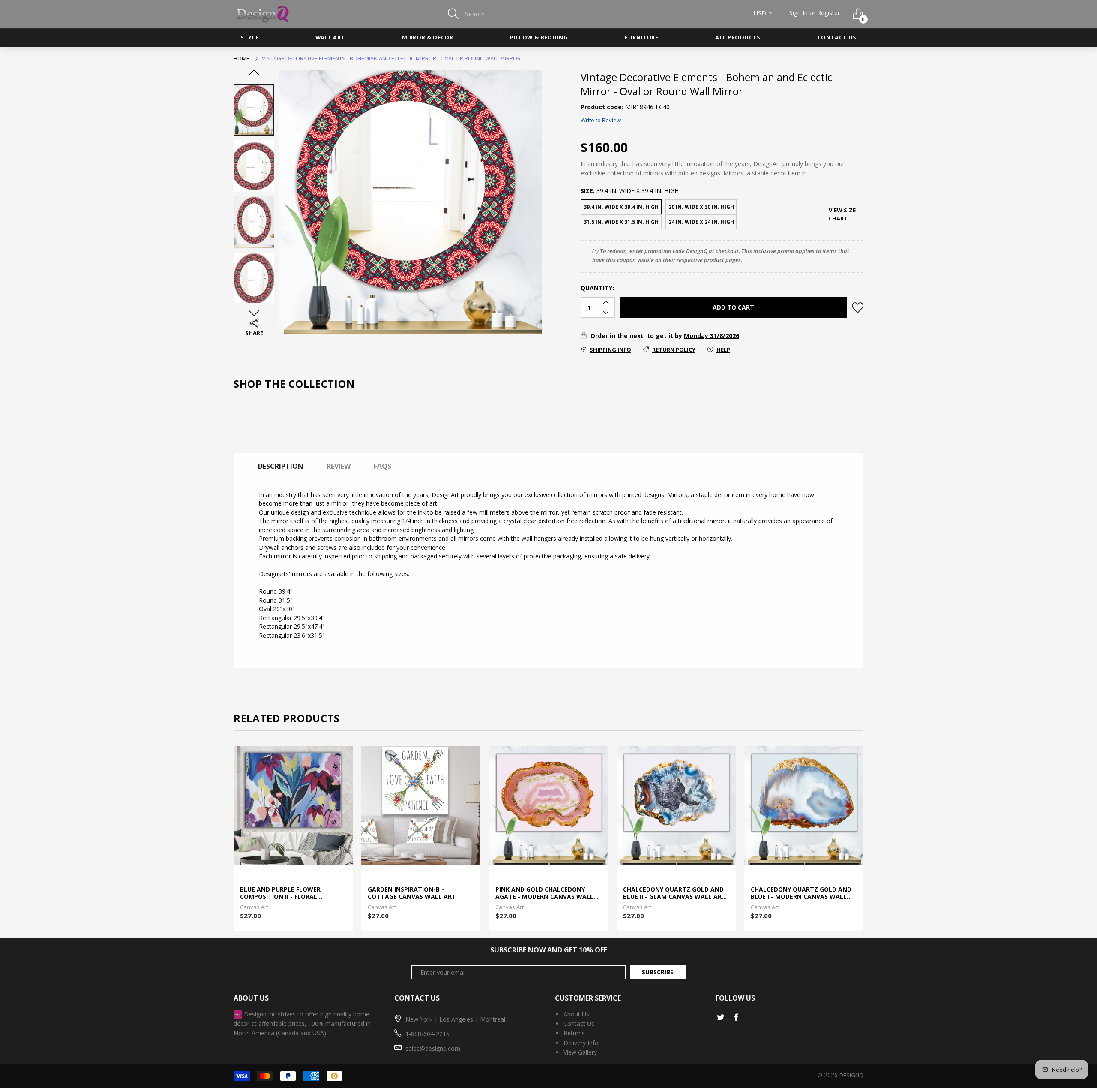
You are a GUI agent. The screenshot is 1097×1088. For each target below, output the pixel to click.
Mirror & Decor (427, 37)
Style (249, 37)
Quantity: (597, 288)
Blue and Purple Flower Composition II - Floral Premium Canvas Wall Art (283, 893)
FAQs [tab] (382, 466)
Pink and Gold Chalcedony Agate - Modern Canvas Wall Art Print (544, 893)
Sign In (798, 13)
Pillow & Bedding (539, 37)
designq (851, 1075)
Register (828, 13)
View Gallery (580, 1052)
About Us (576, 1014)
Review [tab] (339, 466)
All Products (738, 37)
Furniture (642, 37)
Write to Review (601, 120)
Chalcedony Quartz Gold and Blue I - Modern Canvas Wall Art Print (801, 893)
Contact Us (837, 37)
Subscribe (658, 972)
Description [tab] (280, 466)
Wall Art (330, 37)
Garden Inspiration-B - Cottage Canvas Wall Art (412, 893)
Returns (574, 1033)
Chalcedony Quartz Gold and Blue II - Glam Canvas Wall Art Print (674, 893)
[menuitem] (249, 38)
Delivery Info (581, 1043)
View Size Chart (842, 214)
